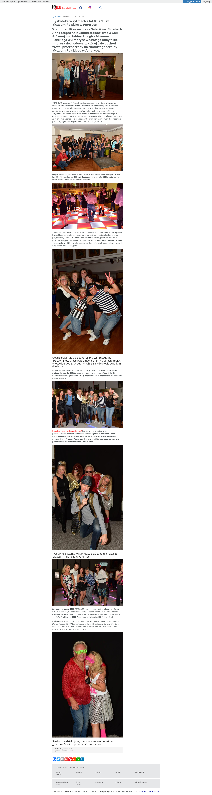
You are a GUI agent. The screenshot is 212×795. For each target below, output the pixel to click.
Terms (78, 782)
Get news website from (127, 791)
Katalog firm (36, 2)
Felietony (59, 774)
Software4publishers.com (82, 791)
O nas (58, 784)
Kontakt (78, 784)
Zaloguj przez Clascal (192, 2)
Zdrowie (117, 772)
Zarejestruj (206, 2)
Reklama (118, 782)
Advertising (99, 782)
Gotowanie (79, 772)
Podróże (98, 772)
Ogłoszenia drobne (23, 2)
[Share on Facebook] (54, 759)
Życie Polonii (57, 17)
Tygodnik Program (8, 2)
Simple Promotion (141, 782)
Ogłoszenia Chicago (62, 782)
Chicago (58, 772)
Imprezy (45, 2)
